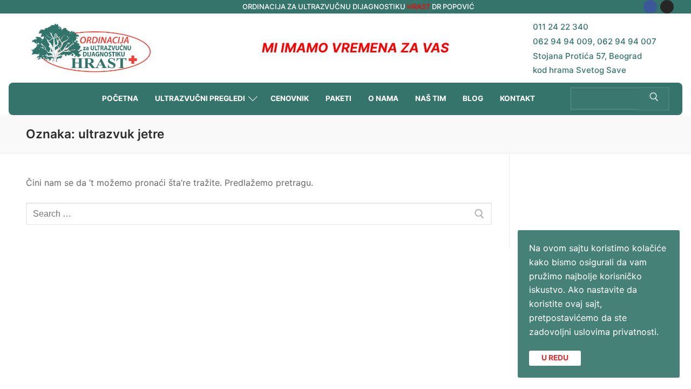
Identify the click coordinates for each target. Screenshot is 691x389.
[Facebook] (650, 7)
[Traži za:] (259, 214)
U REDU (554, 357)
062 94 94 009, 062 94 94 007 (594, 41)
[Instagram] (667, 7)
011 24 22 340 (560, 27)
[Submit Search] (654, 99)
